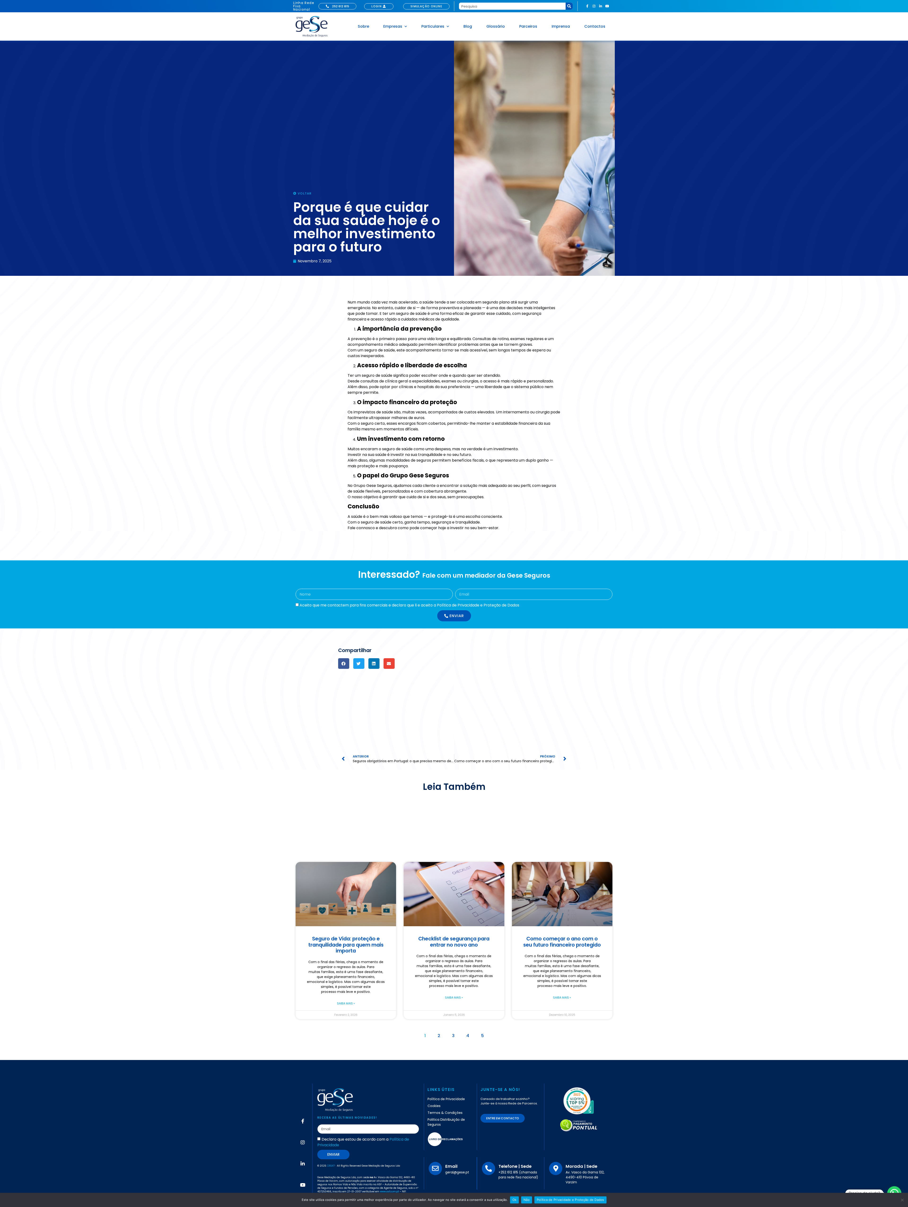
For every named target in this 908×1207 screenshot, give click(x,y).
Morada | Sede (581, 1166)
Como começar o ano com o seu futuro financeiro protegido (562, 941)
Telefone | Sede (515, 1166)
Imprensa (561, 26)
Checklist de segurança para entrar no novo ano (453, 941)
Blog (467, 26)
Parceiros (528, 26)
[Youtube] (607, 6)
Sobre (363, 26)
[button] (343, 663)
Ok (514, 1200)
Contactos (594, 26)
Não (527, 1200)
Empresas (392, 26)
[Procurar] (569, 6)
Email (451, 1166)
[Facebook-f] (587, 6)
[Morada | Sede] (555, 1168)
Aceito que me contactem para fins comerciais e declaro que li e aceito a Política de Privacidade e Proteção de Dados (409, 605)
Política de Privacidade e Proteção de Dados (570, 1200)
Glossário (495, 26)
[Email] (435, 1168)
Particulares (432, 26)
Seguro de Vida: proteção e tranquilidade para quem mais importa (346, 944)
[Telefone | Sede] (488, 1168)
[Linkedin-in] (600, 6)
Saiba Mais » (346, 1003)
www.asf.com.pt (389, 1191)
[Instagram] (594, 6)
